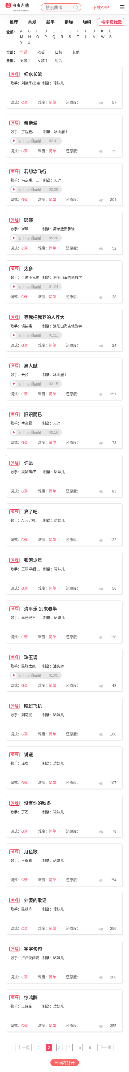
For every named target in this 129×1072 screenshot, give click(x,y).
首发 (32, 22)
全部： (11, 32)
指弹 (68, 22)
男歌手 (25, 61)
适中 (52, 443)
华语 (23, 52)
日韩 (58, 52)
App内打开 (65, 1062)
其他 (76, 52)
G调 (24, 151)
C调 (24, 102)
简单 (52, 102)
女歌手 (43, 61)
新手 (50, 22)
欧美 (41, 52)
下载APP (100, 7)
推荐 (14, 22)
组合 (58, 61)
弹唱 (87, 22)
